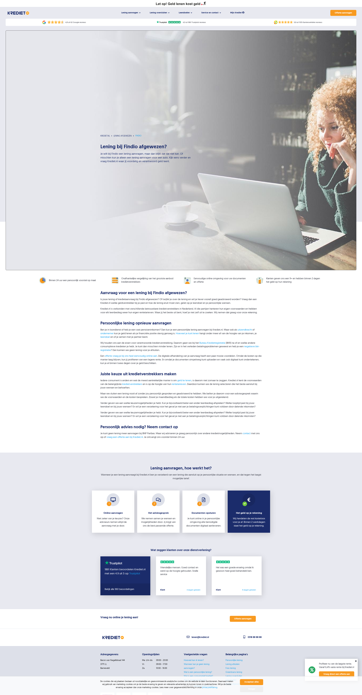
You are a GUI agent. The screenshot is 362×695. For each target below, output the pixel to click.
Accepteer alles (251, 682)
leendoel (105, 337)
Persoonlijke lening (234, 660)
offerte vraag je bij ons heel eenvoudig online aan (131, 356)
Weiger (251, 689)
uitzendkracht (245, 330)
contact (247, 433)
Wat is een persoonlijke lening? (198, 672)
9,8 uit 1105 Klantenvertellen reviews (308, 22)
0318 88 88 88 (255, 637)
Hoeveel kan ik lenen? (194, 660)
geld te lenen (184, 380)
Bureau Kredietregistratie (212, 343)
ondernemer (107, 333)
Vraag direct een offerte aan (336, 674)
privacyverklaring (209, 688)
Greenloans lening (234, 672)
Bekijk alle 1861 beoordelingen (119, 589)
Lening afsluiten (233, 664)
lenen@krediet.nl (200, 637)
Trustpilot (134, 573)
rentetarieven (179, 384)
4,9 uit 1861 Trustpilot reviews (194, 22)
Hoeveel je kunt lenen (187, 333)
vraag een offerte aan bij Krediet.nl (124, 437)
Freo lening (231, 668)
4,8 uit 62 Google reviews (75, 22)
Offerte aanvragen (343, 13)
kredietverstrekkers (132, 384)
